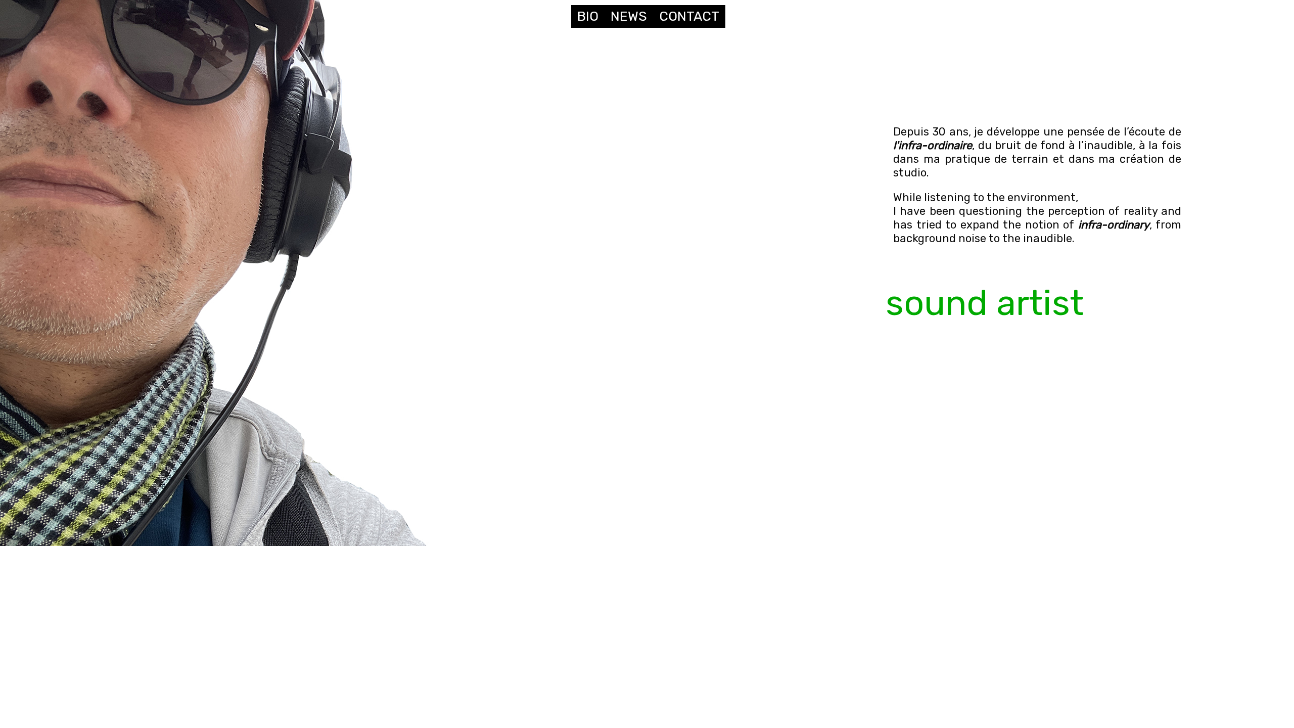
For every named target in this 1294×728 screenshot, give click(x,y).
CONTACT (689, 16)
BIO (587, 16)
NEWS (629, 16)
